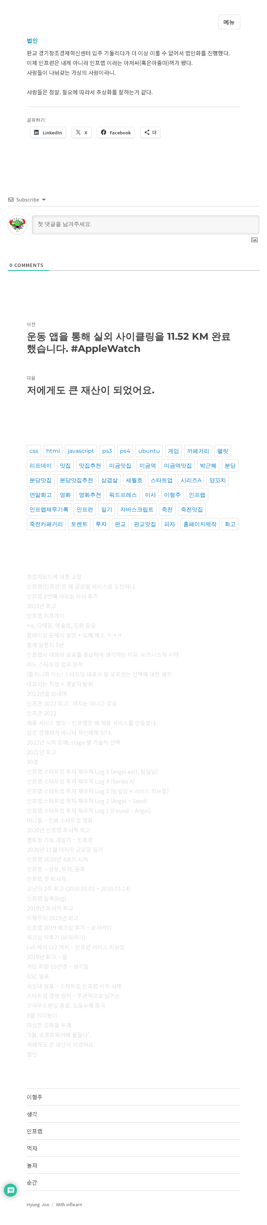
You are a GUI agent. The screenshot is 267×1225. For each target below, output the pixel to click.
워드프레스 (123, 495)
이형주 (172, 495)
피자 (169, 524)
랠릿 (222, 451)
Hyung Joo (38, 1204)
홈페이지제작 (200, 524)
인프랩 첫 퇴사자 (46, 878)
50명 (32, 761)
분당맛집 (41, 480)
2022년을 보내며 (47, 693)
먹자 (32, 1148)
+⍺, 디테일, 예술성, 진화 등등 (61, 625)
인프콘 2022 (41, 713)
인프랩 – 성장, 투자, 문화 (56, 869)
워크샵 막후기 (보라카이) (56, 937)
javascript (81, 451)
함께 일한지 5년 (45, 645)
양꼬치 (217, 480)
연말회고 (41, 495)
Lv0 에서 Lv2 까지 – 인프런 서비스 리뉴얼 (76, 947)
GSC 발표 (38, 976)
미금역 (147, 465)
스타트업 (162, 480)
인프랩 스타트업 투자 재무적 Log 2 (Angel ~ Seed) (87, 800)
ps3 (107, 451)
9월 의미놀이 (42, 1015)
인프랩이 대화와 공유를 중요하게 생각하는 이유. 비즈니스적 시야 (103, 654)
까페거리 (198, 451)
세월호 (134, 480)
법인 (32, 1054)
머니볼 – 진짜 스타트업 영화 (60, 820)
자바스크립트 (137, 509)
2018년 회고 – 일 (47, 956)
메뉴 (229, 22)
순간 (32, 1182)
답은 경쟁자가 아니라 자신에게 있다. (69, 732)
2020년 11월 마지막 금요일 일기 (65, 849)
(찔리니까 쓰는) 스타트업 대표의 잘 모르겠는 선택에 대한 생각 (99, 674)
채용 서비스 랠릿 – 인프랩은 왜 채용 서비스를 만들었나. (92, 722)
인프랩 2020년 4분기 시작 (57, 859)
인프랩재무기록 (49, 509)
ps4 (125, 451)
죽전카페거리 (46, 524)
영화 (65, 495)
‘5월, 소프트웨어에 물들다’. (58, 1034)
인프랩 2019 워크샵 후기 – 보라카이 (69, 927)
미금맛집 (120, 465)
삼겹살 (109, 480)
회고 (230, 524)
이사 (150, 495)
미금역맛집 (178, 465)
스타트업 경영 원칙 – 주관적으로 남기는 (73, 995)
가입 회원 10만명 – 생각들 (58, 966)
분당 (230, 465)
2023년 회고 (41, 606)
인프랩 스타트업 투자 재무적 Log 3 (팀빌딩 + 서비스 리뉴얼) (98, 791)
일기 (106, 509)
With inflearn (69, 1204)
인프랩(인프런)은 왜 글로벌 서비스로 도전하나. (81, 586)
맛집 (65, 465)
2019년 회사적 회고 (50, 908)
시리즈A (191, 480)
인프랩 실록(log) (46, 898)
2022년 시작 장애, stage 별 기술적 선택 (73, 742)
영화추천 (90, 495)
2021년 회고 (41, 752)
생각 (32, 1114)
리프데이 (41, 465)
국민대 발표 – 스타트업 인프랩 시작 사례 (74, 986)
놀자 (32, 1165)
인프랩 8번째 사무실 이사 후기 (62, 596)
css (34, 451)
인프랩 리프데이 (46, 615)
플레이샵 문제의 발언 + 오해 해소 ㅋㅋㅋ (74, 635)
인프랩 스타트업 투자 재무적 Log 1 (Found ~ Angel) (89, 810)
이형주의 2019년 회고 (53, 917)
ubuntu (149, 451)
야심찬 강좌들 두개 (49, 1025)
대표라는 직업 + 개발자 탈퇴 (60, 684)
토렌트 (79, 524)
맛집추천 (90, 465)
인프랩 (197, 495)
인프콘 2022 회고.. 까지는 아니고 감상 (72, 703)
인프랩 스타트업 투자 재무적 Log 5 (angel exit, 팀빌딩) (92, 771)
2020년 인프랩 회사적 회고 (58, 830)
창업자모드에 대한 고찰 (54, 576)
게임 (173, 451)
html (53, 451)
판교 (120, 524)
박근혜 (208, 465)
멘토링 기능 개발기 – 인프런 (60, 839)
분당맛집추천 (76, 480)
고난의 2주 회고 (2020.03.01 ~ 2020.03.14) (78, 888)
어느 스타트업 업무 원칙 (55, 664)
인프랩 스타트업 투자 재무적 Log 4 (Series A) (81, 781)
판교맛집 (145, 524)
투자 (101, 524)
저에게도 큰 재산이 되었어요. (61, 1044)
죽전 (167, 509)
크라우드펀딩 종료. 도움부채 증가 (66, 1005)
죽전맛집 (192, 509)
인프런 (84, 509)
